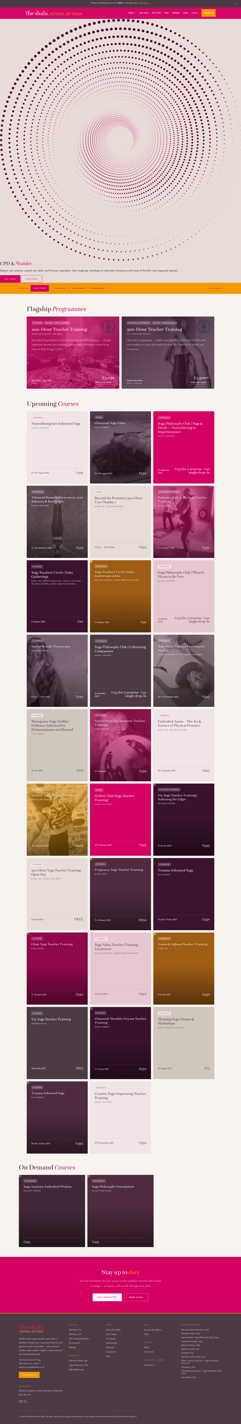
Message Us (208, 13)
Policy (146, 1334)
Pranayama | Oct (188, 1367)
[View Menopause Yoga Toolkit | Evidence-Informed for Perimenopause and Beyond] (57, 745)
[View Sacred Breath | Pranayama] (57, 671)
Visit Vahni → (144, 2)
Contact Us (111, 1352)
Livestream (78, 288)
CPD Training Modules (79, 1338)
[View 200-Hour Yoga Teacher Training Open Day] (57, 894)
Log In (195, 13)
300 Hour (156, 13)
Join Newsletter (107, 1297)
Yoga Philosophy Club (78, 1365)
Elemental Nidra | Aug (190, 1333)
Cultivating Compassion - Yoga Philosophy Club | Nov (201, 1372)
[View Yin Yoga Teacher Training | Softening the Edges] (183, 820)
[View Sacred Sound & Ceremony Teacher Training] (120, 745)
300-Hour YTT (75, 1334)
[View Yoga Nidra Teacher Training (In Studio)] (183, 671)
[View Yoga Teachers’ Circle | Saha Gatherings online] (120, 596)
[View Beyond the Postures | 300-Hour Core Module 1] (120, 522)
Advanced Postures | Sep (191, 1341)
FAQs (146, 1347)
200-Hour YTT (75, 1330)
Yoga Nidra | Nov (188, 1377)
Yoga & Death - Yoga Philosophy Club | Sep (199, 1337)
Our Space (111, 1338)
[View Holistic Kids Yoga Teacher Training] (120, 820)
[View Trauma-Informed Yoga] (183, 894)
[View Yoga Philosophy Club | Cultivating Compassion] (120, 671)
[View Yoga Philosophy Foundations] (120, 1211)
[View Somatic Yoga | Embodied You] (57, 820)
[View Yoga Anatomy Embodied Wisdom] (52, 1211)
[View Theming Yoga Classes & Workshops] (183, 1043)
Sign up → (23, 1401)
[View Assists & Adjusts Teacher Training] (183, 968)
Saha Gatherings (76, 1369)
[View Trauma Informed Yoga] (57, 1117)
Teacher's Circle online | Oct (193, 1357)
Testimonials (111, 1343)
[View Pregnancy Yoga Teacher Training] (120, 894)
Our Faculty (111, 1334)
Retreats (176, 13)
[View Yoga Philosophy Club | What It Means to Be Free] (183, 596)
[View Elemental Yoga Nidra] (120, 447)
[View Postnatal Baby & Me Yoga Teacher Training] (183, 522)
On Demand (97, 288)
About (131, 13)
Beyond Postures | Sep (190, 1345)
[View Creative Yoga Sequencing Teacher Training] (120, 1117)
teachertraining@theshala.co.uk (31, 1367)
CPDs (166, 13)
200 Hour (144, 13)
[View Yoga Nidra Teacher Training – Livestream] (120, 968)
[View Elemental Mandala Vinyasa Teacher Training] (120, 1043)
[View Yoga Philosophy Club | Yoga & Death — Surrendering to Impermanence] (183, 447)
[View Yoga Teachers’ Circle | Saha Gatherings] (57, 596)
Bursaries (110, 1347)
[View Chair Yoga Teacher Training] (57, 968)
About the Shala (113, 1330)
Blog (185, 13)
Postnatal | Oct (187, 1353)
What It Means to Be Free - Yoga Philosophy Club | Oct (200, 1362)
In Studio (60, 288)
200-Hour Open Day (78, 1360)
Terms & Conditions (152, 1330)
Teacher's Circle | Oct (190, 1349)
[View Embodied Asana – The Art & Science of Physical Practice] (183, 745)
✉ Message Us (29, 1375)
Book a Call (136, 1297)
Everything (39, 288)
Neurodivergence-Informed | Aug (195, 1330)
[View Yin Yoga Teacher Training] (57, 1043)
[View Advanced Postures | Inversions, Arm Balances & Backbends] (57, 522)
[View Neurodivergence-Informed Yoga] (57, 447)
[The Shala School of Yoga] (53, 12)
